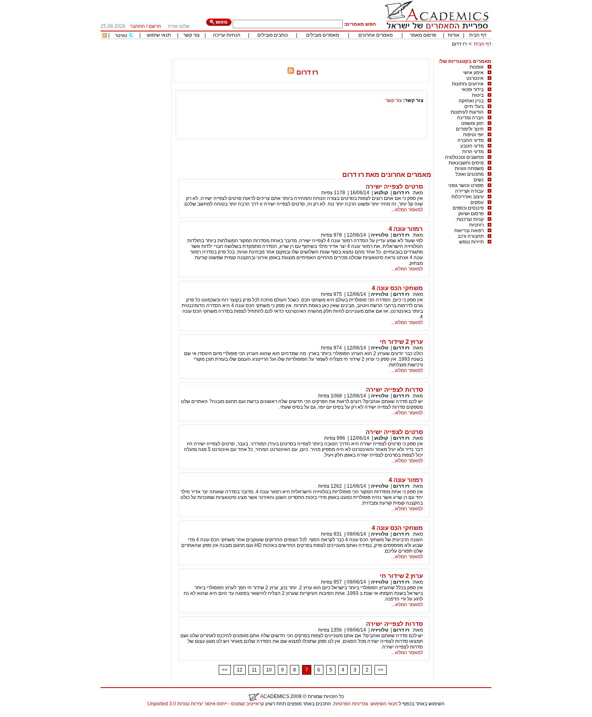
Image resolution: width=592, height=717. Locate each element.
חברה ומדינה (470, 118)
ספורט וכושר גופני (466, 185)
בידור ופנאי (473, 89)
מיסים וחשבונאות (466, 163)
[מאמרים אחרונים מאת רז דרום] (291, 72)
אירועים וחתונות (468, 84)
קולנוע (381, 192)
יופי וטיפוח (473, 134)
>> (380, 670)
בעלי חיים (474, 106)
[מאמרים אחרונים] (104, 36)
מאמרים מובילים (322, 35)
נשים (479, 180)
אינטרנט (475, 78)
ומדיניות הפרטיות (350, 704)
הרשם (155, 26)
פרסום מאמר (423, 35)
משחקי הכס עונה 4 (397, 288)
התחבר (137, 26)
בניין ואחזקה (471, 101)
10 (269, 670)
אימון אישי (473, 72)
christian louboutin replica (31, 714)
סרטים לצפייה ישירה (394, 186)
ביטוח (478, 95)
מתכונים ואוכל (469, 174)
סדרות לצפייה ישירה (394, 389)
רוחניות (476, 225)
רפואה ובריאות (469, 230)
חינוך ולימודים (470, 129)
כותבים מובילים (272, 35)
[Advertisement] (344, 55)
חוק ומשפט (472, 123)
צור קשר (191, 35)
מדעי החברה (470, 140)
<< (225, 670)
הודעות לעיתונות (467, 112)
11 (254, 670)
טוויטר (121, 35)
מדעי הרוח (473, 151)
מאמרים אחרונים (375, 35)
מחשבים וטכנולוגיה (464, 157)
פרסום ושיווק (471, 213)
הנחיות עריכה (226, 35)
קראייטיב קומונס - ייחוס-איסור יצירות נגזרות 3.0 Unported (205, 704)
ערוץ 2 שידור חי (401, 341)
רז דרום (401, 192)
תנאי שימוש (159, 35)
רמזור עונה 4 (406, 228)
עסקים (477, 202)
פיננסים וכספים (468, 208)
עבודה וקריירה (469, 191)
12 (239, 670)
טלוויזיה (379, 235)
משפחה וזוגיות (469, 168)
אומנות (477, 67)
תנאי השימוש (384, 704)
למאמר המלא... (407, 209)
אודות (454, 35)
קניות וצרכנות (470, 219)
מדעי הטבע (472, 146)
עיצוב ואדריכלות (467, 197)
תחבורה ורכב (470, 236)
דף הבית (477, 35)
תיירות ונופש (471, 242)
